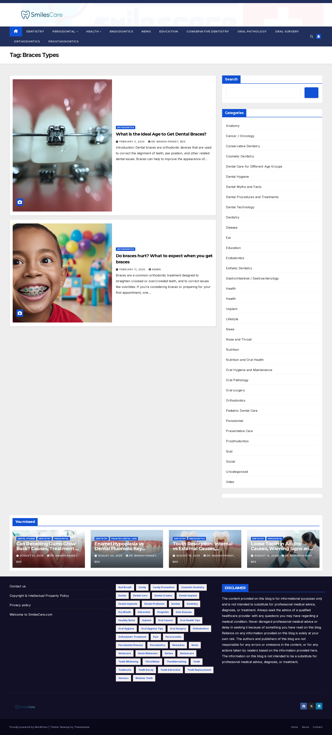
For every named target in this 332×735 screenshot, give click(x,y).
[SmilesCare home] (16, 31)
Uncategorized (237, 472)
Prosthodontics (63, 41)
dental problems (154, 603)
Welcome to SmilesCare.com (31, 614)
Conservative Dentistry (208, 31)
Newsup (65, 726)
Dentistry (35, 31)
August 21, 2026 (32, 555)
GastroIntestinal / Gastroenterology (252, 278)
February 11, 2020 (133, 269)
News (146, 31)
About (305, 726)
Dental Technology (240, 207)
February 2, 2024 (132, 141)
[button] (311, 36)
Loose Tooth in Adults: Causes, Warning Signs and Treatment (281, 548)
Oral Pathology (252, 31)
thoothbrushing (176, 661)
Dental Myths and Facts (243, 187)
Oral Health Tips (190, 620)
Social (230, 461)
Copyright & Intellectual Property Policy (39, 596)
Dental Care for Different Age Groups (254, 166)
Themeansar (81, 726)
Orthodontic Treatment (132, 636)
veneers (123, 678)
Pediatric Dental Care (241, 411)
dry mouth (124, 612)
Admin (156, 269)
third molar (152, 661)
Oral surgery (287, 31)
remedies (178, 645)
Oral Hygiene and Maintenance (249, 370)
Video (230, 482)
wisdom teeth (144, 678)
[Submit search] (311, 92)
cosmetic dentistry (192, 587)
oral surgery (178, 628)
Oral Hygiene (126, 628)
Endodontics (121, 31)
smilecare (124, 653)
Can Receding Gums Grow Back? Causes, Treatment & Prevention (47, 548)
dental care (140, 595)
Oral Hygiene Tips (152, 628)
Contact (317, 726)
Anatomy (232, 126)
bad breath (125, 587)
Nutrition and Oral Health (245, 360)
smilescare (187, 653)
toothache (124, 669)
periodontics (157, 645)
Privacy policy (20, 605)
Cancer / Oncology (240, 136)
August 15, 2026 (267, 555)
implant (146, 620)
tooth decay (146, 669)
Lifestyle (232, 319)
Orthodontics (27, 41)
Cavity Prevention (163, 587)
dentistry (192, 603)
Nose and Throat (238, 339)
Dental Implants (127, 603)
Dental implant (188, 595)
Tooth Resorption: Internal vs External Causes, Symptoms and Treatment (203, 548)
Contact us (18, 586)
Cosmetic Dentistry (240, 156)
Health (93, 31)
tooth (196, 661)
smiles (169, 653)
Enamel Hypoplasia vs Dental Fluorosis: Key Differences (119, 548)
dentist (175, 603)
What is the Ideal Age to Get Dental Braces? (161, 134)
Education (168, 31)
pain (156, 636)
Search (231, 79)
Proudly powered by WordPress (29, 726)
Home (294, 726)
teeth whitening (128, 661)
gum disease (184, 612)
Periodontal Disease (130, 645)
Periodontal (64, 31)
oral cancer (165, 620)
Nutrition (232, 349)
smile (194, 645)
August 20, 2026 (110, 555)
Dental (122, 595)
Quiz (229, 451)
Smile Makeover (148, 653)
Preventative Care (239, 431)
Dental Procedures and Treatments (252, 197)
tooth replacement (199, 669)
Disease (231, 227)
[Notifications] (318, 36)
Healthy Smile (126, 620)
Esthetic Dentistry (239, 268)
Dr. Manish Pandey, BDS (168, 141)
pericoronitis (173, 636)
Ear (228, 238)
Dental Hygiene (237, 177)
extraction (144, 612)
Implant (231, 309)
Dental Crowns (163, 595)
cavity (142, 587)
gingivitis (163, 612)
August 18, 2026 (188, 555)
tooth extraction (170, 669)
